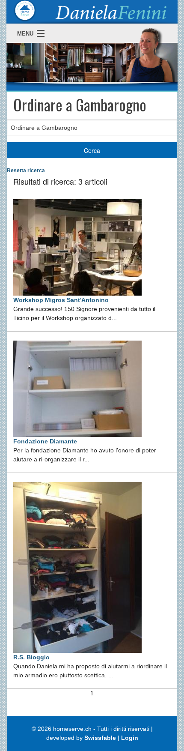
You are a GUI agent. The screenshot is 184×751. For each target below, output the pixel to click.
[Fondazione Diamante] (77, 388)
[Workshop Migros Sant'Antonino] (77, 246)
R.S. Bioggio (31, 657)
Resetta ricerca (26, 171)
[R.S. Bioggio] (77, 566)
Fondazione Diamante (45, 441)
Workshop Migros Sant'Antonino (61, 299)
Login (129, 737)
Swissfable (100, 737)
